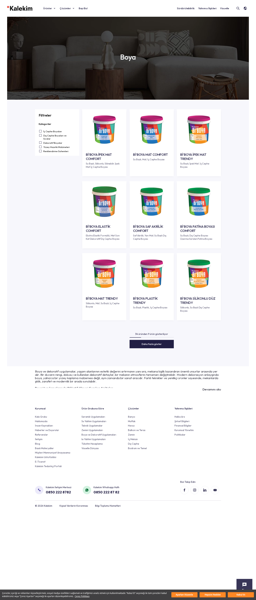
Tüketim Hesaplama (92, 443)
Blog (37, 443)
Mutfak (131, 421)
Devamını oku (212, 389)
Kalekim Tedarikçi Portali (48, 466)
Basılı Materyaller (44, 448)
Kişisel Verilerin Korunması (74, 505)
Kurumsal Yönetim (184, 430)
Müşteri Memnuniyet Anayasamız (52, 452)
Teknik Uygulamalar (92, 425)
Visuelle (224, 8)
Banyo (131, 416)
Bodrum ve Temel (137, 448)
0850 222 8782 (58, 492)
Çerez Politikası (82, 596)
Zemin (131, 434)
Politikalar (179, 434)
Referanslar (41, 434)
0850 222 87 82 (106, 492)
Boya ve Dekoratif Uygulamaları (99, 434)
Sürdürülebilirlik (186, 8)
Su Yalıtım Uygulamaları (94, 421)
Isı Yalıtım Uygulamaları (94, 439)
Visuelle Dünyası (90, 448)
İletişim (38, 439)
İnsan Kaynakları (44, 425)
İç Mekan (133, 439)
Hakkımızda (41, 421)
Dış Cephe (133, 443)
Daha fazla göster (152, 344)
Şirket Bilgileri (181, 421)
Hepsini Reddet (213, 594)
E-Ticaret (40, 461)
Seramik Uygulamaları (93, 416)
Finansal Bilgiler (183, 425)
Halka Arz (179, 416)
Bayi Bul (83, 8)
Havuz (131, 425)
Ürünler (47, 8)
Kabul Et (240, 594)
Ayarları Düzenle (184, 594)
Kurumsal (40, 408)
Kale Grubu (41, 416)
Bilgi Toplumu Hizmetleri (108, 505)
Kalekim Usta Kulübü (45, 457)
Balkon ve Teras (136, 430)
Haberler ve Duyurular (47, 430)
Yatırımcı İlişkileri (207, 8)
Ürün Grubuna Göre (93, 408)
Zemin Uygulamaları (92, 430)
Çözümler (65, 8)
